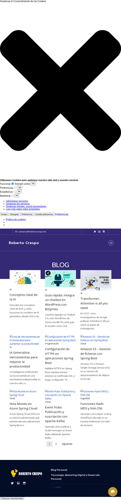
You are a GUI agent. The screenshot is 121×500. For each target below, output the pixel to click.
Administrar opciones (17, 201)
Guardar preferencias (44, 214)
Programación (52, 343)
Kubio (58, 487)
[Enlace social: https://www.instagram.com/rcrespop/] (104, 231)
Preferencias (27, 214)
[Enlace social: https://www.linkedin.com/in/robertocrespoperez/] (99, 231)
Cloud (83, 343)
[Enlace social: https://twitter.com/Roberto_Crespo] (95, 231)
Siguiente (67, 444)
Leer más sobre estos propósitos (23, 209)
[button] (60, 91)
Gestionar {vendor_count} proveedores (26, 206)
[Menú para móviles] (111, 243)
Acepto (4, 214)
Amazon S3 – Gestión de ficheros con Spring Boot (95, 353)
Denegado (14, 214)
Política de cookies (16, 219)
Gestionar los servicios (18, 204)
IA (11, 289)
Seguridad (85, 398)
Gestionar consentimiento (12, 498)
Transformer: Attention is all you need (94, 303)
